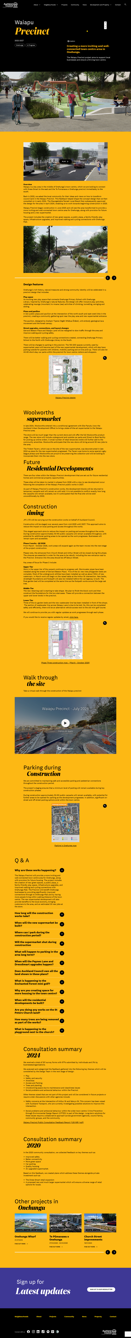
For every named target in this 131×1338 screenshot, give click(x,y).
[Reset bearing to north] (105, 28)
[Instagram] (33, 1332)
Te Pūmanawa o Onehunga (59, 1238)
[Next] (114, 278)
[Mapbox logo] (71, 41)
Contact (118, 5)
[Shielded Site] (57, 1332)
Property (98, 1316)
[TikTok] (43, 1333)
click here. (74, 617)
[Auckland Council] (108, 1331)
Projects (64, 5)
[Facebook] (28, 1333)
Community (75, 5)
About (36, 5)
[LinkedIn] (38, 1332)
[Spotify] (48, 1332)
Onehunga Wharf (25, 1236)
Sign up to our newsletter (101, 1289)
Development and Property (99, 5)
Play (64, 161)
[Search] (125, 4)
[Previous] (108, 278)
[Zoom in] (105, 22)
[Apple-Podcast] (52, 1332)
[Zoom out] (105, 25)
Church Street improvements (93, 1238)
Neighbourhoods (50, 5)
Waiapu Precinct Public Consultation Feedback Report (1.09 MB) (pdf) (53, 1122)
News (85, 5)
